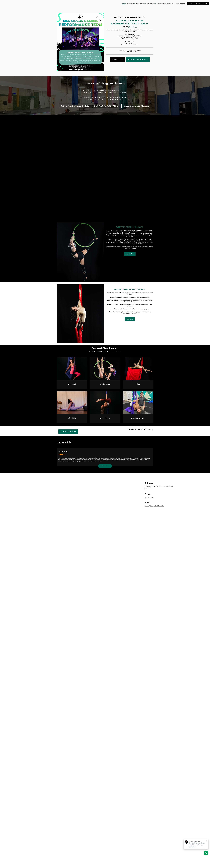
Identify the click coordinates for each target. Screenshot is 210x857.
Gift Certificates (180, 3)
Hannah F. (63, 451)
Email (147, 502)
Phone (147, 494)
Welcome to (105, 83)
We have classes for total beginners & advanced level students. (105, 351)
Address (149, 483)
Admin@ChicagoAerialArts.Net (154, 506)
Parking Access (170, 3)
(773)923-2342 (149, 497)
